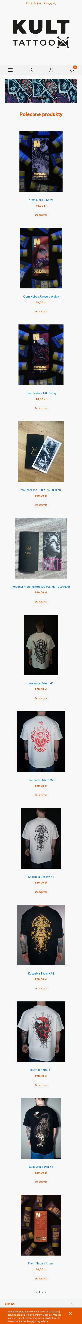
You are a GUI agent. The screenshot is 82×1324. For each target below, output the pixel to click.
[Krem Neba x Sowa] (41, 161)
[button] (10, 70)
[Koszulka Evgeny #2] (41, 935)
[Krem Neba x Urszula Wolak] (41, 258)
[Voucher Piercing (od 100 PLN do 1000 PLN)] (41, 548)
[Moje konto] (51, 70)
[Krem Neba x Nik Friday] (41, 354)
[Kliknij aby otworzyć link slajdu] (41, 91)
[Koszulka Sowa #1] (41, 1128)
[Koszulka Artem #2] (41, 741)
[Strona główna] (41, 33)
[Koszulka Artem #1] (41, 645)
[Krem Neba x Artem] (41, 1225)
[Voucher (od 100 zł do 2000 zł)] (41, 451)
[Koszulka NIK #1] (41, 1031)
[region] (41, 91)
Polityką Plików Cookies (39, 1314)
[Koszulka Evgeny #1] (41, 838)
